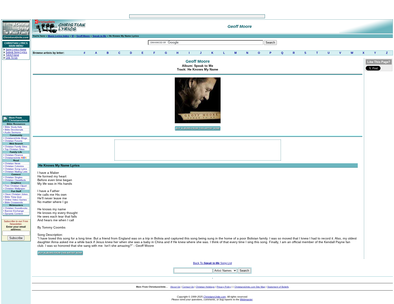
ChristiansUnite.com (214, 296)
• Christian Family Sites (15, 146)
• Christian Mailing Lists (15, 171)
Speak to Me (99, 36)
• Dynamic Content (13, 213)
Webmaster (246, 299)
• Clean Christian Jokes (15, 194)
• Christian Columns (13, 166)
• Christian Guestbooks (15, 208)
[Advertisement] (183, 16)
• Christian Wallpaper (14, 188)
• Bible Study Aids (12, 127)
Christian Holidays (205, 287)
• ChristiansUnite (15, 157)
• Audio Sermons (12, 132)
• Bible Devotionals (13, 129)
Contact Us (188, 287)
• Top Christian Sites (13, 149)
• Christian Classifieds (14, 180)
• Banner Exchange (13, 211)
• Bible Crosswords (13, 202)
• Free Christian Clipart (15, 185)
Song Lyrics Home (16, 49)
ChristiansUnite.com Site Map (249, 287)
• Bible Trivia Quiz (12, 197)
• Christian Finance (13, 155)
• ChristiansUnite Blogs (15, 138)
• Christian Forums (12, 141)
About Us (175, 287)
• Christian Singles (12, 177)
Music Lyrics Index (58, 36)
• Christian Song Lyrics (15, 169)
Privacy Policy (224, 287)
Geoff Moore (83, 36)
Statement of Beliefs (278, 287)
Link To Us (12, 57)
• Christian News (11, 163)
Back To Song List (212, 263)
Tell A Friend (12, 55)
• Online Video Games (15, 199)
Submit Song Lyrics (16, 52)
